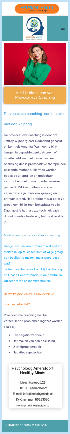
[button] (35, 386)
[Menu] (63, 28)
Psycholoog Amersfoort (32, 370)
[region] (35, 388)
